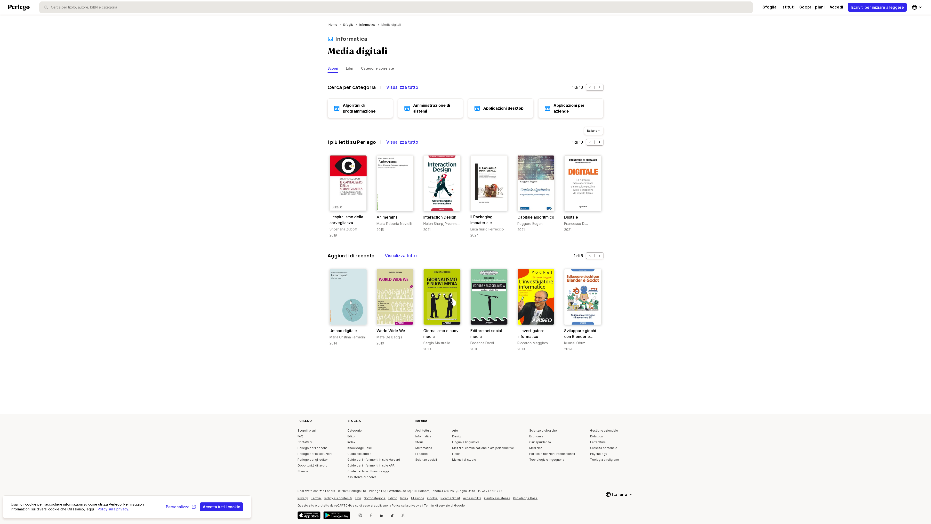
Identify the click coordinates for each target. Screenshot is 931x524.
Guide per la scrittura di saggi (368, 471)
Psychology (598, 454)
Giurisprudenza (540, 442)
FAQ (300, 436)
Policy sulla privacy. (113, 509)
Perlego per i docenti (312, 448)
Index (351, 442)
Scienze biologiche (543, 430)
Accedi (836, 7)
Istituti (788, 7)
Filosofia (421, 454)
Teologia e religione (604, 459)
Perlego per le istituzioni (314, 454)
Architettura (423, 430)
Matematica (423, 448)
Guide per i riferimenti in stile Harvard (373, 459)
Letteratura (598, 442)
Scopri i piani (812, 7)
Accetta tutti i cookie (221, 506)
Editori (351, 436)
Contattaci (304, 442)
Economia (536, 436)
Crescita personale (603, 448)
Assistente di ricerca (362, 477)
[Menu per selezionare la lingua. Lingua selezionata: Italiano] (917, 7)
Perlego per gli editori (313, 459)
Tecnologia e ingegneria (546, 459)
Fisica (456, 454)
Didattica (596, 436)
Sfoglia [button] (769, 7)
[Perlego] (19, 8)
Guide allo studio (359, 454)
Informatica (351, 38)
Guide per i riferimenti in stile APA (370, 465)
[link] (348, 196)
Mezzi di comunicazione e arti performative (483, 448)
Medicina (535, 448)
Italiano (592, 130)
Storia (419, 442)
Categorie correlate (377, 68)
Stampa (302, 471)
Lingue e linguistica (466, 442)
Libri (349, 68)
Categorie (354, 430)
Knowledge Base (359, 448)
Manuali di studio (464, 459)
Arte (455, 430)
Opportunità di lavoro (312, 465)
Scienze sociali (426, 459)
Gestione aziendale (604, 430)
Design (457, 436)
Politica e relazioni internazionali (552, 454)
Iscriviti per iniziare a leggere (877, 7)
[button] (590, 87)
